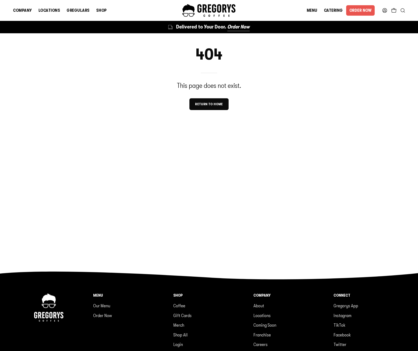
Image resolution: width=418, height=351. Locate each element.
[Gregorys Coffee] (209, 10)
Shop (178, 295)
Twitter (340, 344)
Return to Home (209, 104)
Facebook (342, 335)
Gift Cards (182, 315)
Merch (178, 325)
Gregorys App (346, 305)
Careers (260, 344)
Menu (98, 295)
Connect (342, 295)
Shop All (180, 335)
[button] (22, 10)
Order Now (102, 315)
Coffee (179, 305)
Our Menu (101, 305)
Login (178, 344)
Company (262, 295)
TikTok (339, 325)
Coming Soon (264, 325)
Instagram (342, 315)
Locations (262, 315)
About (258, 305)
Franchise (262, 335)
